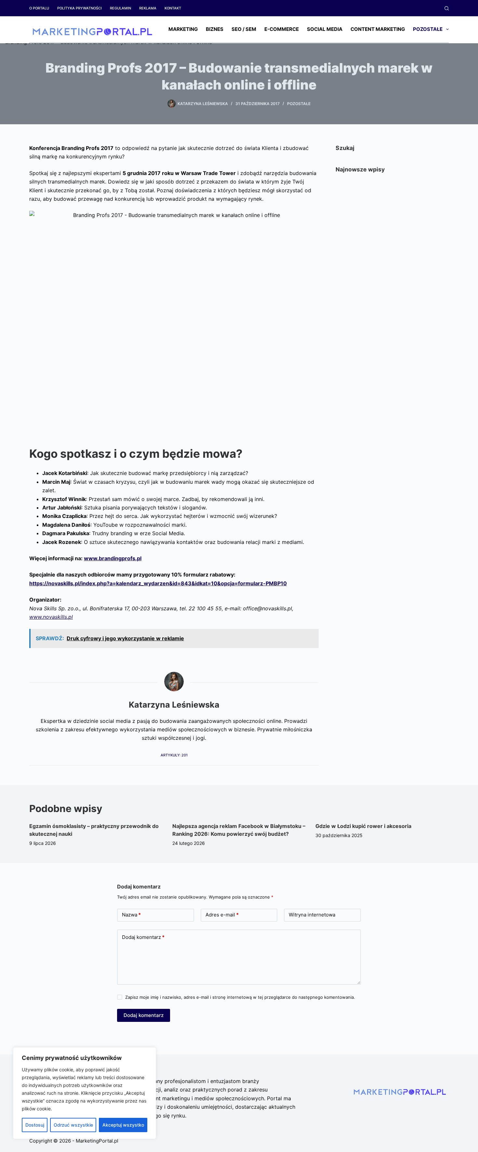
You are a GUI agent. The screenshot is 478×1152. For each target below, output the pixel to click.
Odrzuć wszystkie (73, 1125)
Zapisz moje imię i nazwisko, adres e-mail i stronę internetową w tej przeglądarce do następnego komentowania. (240, 997)
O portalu (39, 8)
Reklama (147, 8)
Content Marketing (378, 29)
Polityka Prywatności (79, 8)
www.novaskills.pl (51, 617)
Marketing (183, 29)
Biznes (214, 29)
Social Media (324, 29)
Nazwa (131, 915)
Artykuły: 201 (174, 755)
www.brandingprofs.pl (112, 558)
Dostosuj (34, 1125)
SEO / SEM (244, 29)
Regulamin (120, 8)
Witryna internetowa (312, 915)
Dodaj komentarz (143, 937)
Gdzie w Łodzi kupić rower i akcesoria (363, 826)
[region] (84, 1093)
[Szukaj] (447, 8)
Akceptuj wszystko (123, 1125)
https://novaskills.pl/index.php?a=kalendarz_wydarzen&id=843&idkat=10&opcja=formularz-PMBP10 (158, 583)
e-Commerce (281, 29)
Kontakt (173, 8)
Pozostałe (428, 29)
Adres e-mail (222, 915)
